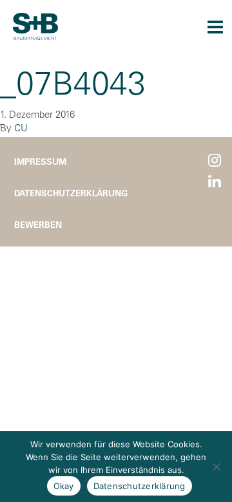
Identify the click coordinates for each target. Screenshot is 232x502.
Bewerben (38, 224)
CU (21, 128)
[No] (215, 466)
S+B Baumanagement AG (35, 26)
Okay (63, 486)
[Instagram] (214, 160)
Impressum (40, 161)
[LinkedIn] (214, 181)
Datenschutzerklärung (71, 192)
